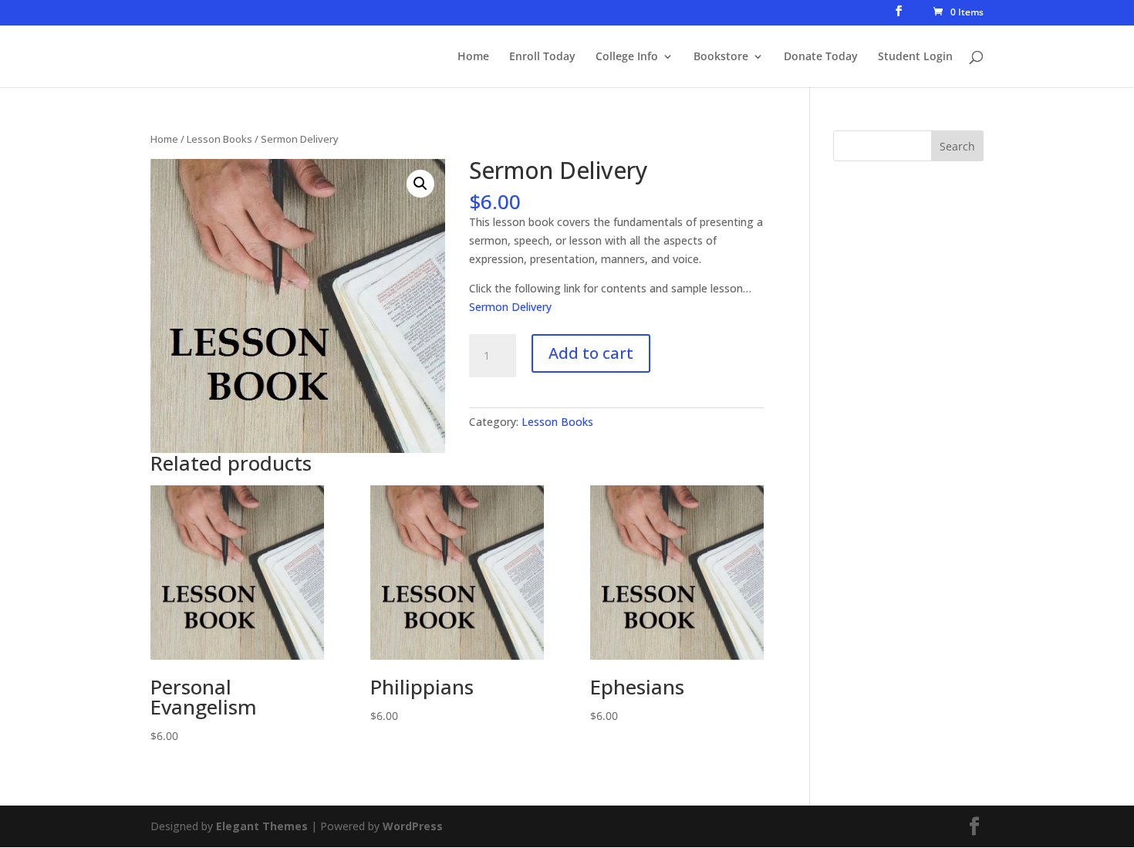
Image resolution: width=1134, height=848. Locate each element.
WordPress (413, 826)
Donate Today (821, 57)
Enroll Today (542, 57)
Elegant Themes (262, 826)
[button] (420, 184)
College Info (627, 57)
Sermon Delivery (510, 306)
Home (473, 57)
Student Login (915, 57)
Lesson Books (219, 139)
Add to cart (590, 353)
